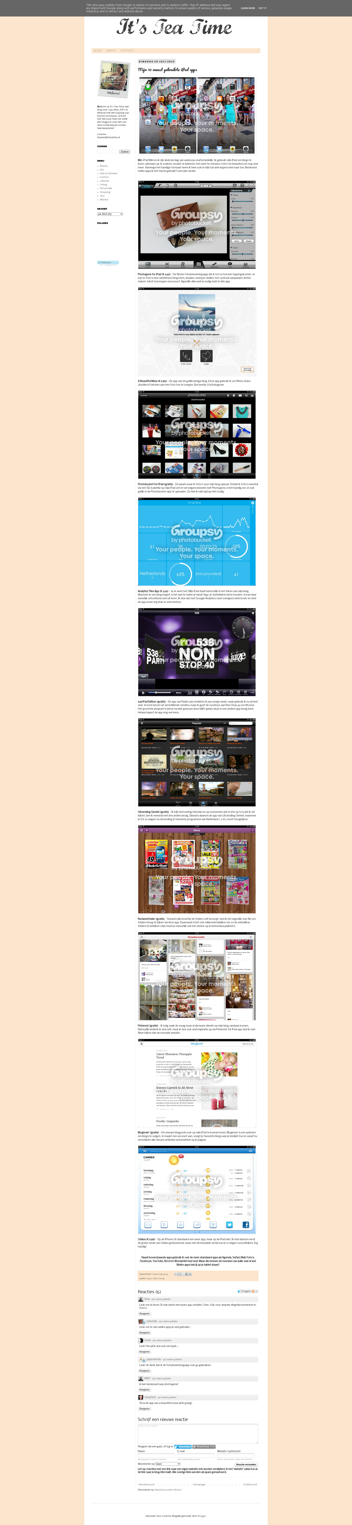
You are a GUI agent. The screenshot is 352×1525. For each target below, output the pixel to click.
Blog (98, 51)
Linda (147, 1340)
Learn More (248, 8)
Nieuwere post (147, 1484)
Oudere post (250, 1484)
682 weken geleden (160, 1299)
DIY (102, 170)
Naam (141, 1451)
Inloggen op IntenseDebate (183, 1447)
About (111, 51)
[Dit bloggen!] (180, 1274)
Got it (263, 8)
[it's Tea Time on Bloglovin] (108, 265)
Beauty (104, 166)
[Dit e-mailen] (176, 1274)
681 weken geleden (167, 1397)
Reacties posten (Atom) (168, 1490)
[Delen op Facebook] (186, 1274)
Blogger (202, 1516)
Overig (161, 1279)
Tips (102, 196)
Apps (149, 1279)
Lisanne (156, 1274)
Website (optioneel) (229, 1451)
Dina (147, 1299)
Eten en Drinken (108, 173)
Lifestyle (104, 181)
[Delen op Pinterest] (190, 1274)
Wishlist (104, 200)
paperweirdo (153, 1359)
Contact (127, 51)
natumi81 (151, 1321)
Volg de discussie (255, 1291)
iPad (155, 1279)
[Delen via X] (183, 1274)
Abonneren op (146, 1464)
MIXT (147, 1378)
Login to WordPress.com (204, 1447)
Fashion (104, 177)
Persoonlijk (106, 188)
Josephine (150, 1397)
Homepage (199, 1484)
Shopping (105, 192)
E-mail (181, 1451)
